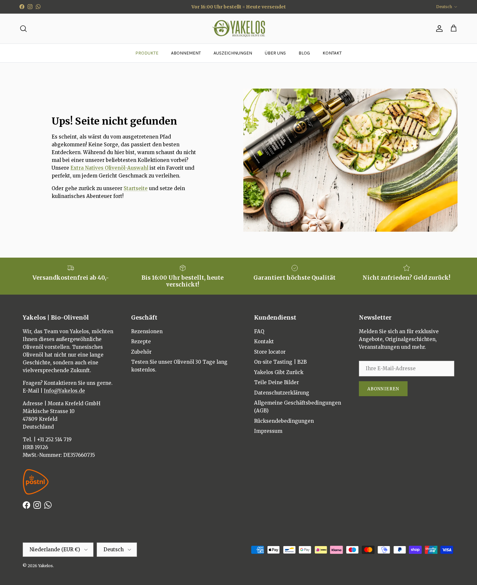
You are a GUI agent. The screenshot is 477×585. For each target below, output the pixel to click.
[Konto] (438, 28)
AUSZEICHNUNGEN (233, 53)
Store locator (270, 352)
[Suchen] (23, 28)
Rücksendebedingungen (284, 421)
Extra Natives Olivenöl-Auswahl (109, 168)
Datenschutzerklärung (281, 393)
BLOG (304, 53)
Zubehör (141, 352)
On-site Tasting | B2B (280, 362)
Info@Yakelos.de (64, 391)
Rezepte (141, 341)
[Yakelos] (238, 28)
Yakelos (45, 565)
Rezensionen (147, 331)
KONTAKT (332, 53)
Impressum (268, 431)
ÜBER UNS (275, 53)
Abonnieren (383, 389)
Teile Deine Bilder (276, 382)
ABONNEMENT (186, 53)
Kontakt (264, 341)
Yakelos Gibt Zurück (278, 372)
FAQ (259, 331)
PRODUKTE (146, 53)
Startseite (136, 188)
